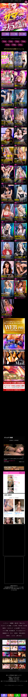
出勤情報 (11, 623)
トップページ (5, 623)
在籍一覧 (16, 623)
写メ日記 (25, 625)
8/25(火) (17, 41)
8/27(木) (7, 44)
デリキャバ (23, 628)
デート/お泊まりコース (20, 630)
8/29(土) (20, 44)
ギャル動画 (9, 625)
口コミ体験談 (6, 34)
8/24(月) (11, 41)
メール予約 (15, 625)
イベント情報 (5, 630)
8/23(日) (4, 41)
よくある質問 (17, 628)
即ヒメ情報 (22, 34)
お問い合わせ (19, 635)
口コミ (11, 633)
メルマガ (13, 635)
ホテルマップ (10, 628)
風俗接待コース (6, 633)
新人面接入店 (12, 630)
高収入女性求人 (22, 633)
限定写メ (4, 628)
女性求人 (16, 633)
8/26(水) (23, 41)
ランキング (3, 625)
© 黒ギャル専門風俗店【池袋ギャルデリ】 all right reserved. (14, 685)
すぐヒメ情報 (14, 34)
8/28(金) (14, 44)
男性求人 (8, 635)
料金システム (22, 623)
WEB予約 (20, 625)
